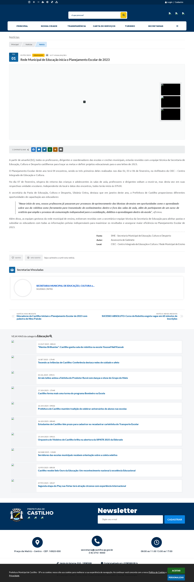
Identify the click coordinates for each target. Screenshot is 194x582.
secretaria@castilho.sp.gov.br (97, 550)
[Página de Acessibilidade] (29, 2)
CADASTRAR (174, 519)
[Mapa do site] (57, 2)
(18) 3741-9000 (97, 552)
